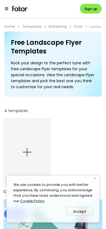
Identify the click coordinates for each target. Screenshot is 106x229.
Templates (32, 26)
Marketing (58, 26)
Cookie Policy (32, 200)
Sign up (90, 8)
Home (9, 26)
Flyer (78, 26)
